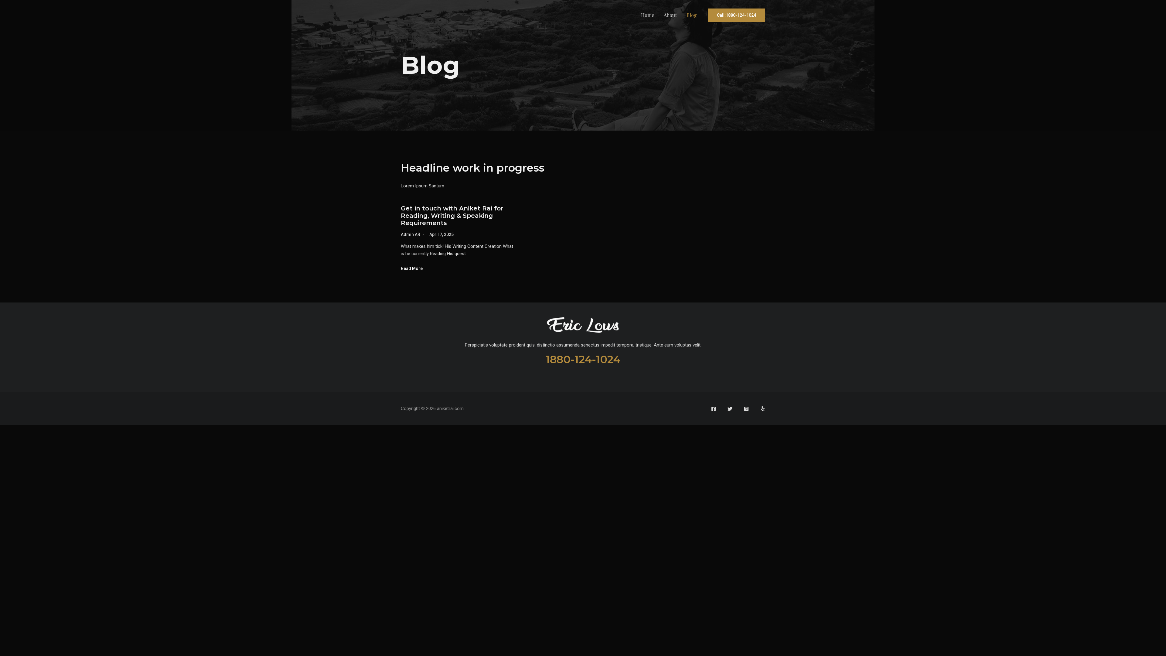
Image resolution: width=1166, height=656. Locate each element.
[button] (736, 15)
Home (647, 15)
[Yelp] (762, 408)
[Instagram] (746, 408)
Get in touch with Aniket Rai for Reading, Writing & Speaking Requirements (452, 216)
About (670, 15)
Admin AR (410, 234)
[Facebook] (713, 408)
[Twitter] (730, 408)
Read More (412, 268)
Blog (692, 15)
